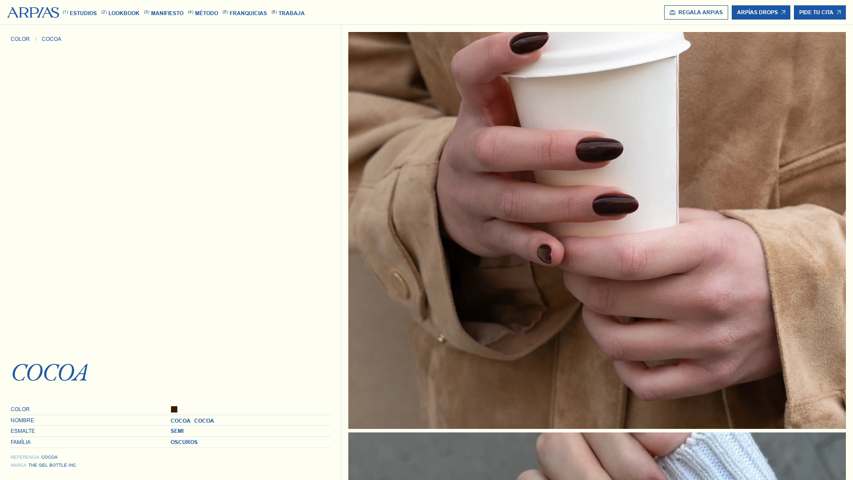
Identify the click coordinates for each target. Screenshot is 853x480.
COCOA (51, 39)
